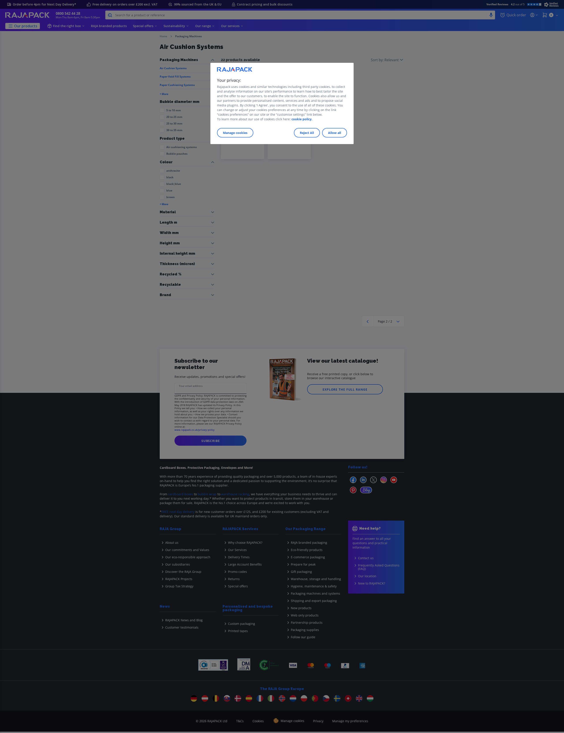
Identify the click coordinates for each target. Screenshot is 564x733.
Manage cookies (235, 133)
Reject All (307, 133)
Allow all (334, 133)
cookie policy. (301, 119)
